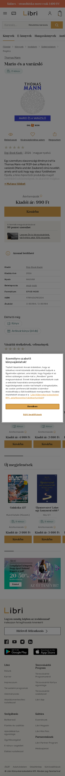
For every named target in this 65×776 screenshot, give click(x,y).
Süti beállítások (32, 414)
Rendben (32, 406)
